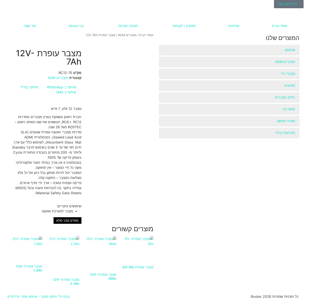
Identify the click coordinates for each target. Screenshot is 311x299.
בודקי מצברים (285, 97)
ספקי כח (289, 109)
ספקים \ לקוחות (184, 26)
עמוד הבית (279, 26)
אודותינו (233, 26)
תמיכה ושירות (128, 26)
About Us (76, 26)
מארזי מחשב (286, 121)
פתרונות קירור (285, 133)
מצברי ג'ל (288, 73)
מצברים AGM (285, 62)
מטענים (289, 85)
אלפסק (290, 50)
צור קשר (30, 26)
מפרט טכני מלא (67, 220)
